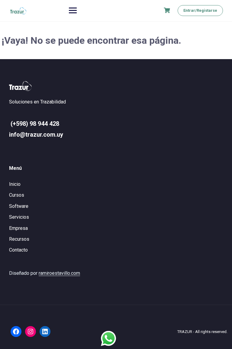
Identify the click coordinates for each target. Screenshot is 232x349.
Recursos (19, 239)
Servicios (19, 217)
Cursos (16, 195)
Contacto (18, 250)
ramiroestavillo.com (59, 273)
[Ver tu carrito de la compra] (168, 10)
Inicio (15, 184)
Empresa (18, 228)
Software (18, 206)
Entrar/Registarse (200, 10)
